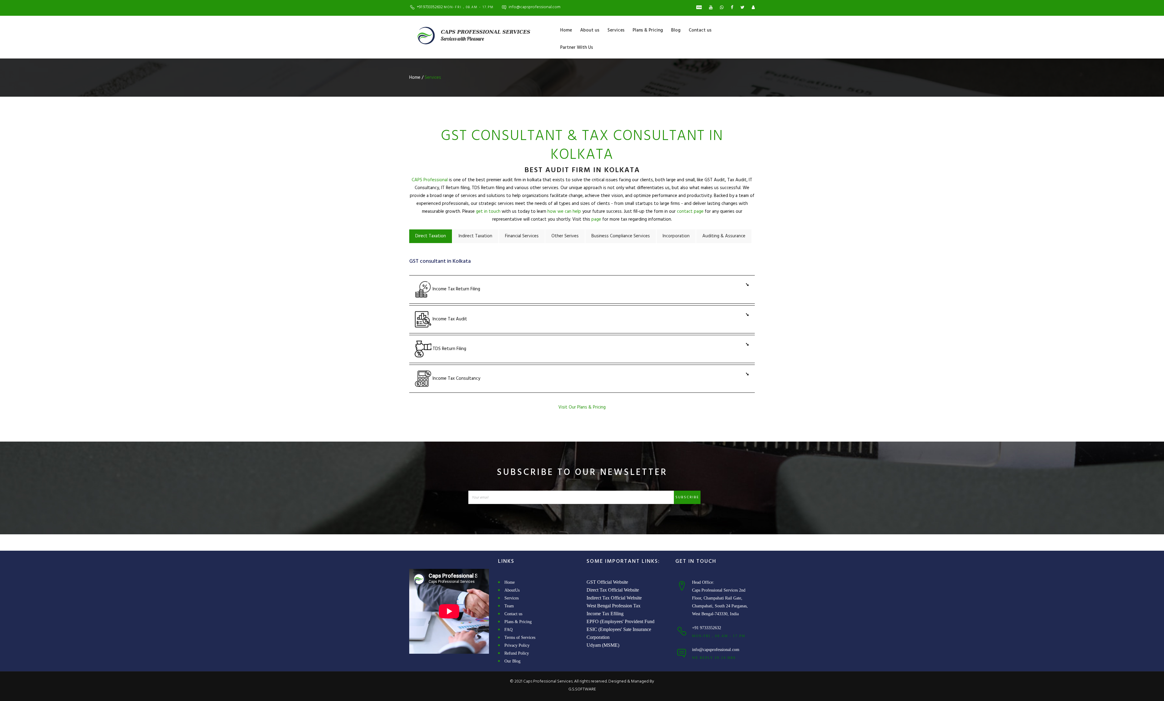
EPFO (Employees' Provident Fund (620, 621)
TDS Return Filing (448, 348)
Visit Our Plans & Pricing (582, 407)
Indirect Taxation (475, 236)
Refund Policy (516, 653)
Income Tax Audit (449, 319)
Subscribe (687, 497)
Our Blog (512, 661)
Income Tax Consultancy (455, 378)
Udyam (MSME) (603, 645)
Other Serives (565, 236)
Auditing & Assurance (723, 236)
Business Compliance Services (620, 236)
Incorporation (676, 236)
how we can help (564, 211)
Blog (676, 30)
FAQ (508, 629)
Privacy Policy (517, 645)
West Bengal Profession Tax (614, 605)
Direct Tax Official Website (613, 590)
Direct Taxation (430, 236)
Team (509, 606)
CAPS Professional (430, 180)
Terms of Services (519, 637)
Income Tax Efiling (605, 613)
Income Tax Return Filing (455, 289)
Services (615, 30)
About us (589, 30)
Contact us (700, 30)
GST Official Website (607, 582)
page (596, 219)
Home (566, 30)
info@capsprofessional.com (534, 7)
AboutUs (512, 590)
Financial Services (522, 236)
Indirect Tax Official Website (614, 597)
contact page (690, 211)
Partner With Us (576, 47)
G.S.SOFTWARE (582, 689)
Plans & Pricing (648, 30)
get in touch (488, 211)
